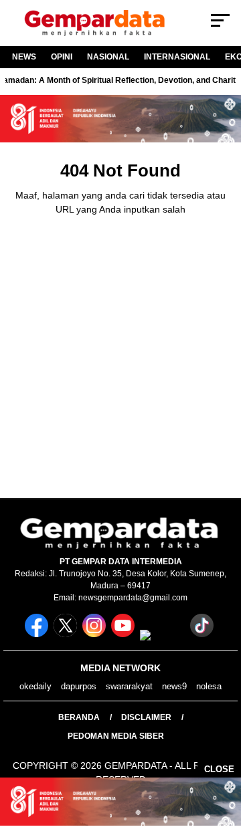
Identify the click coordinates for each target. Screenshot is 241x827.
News (24, 57)
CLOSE (219, 769)
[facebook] (38, 634)
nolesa (209, 686)
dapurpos (78, 686)
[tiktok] (203, 634)
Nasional (108, 57)
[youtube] (124, 634)
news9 (174, 686)
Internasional (177, 57)
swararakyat (129, 686)
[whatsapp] (163, 634)
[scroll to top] (223, 749)
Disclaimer (146, 717)
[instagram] (95, 634)
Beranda (79, 717)
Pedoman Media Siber (116, 736)
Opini (61, 57)
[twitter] (67, 634)
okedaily (35, 686)
